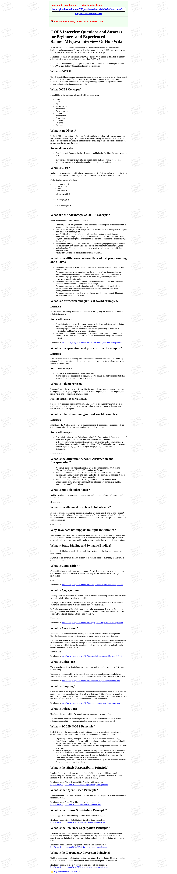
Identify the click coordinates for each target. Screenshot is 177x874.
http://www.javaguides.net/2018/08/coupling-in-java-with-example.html (91, 703)
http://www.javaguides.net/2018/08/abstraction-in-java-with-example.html (92, 342)
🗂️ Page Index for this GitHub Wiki (65, 872)
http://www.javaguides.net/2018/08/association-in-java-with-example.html (92, 656)
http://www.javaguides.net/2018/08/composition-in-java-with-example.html (92, 585)
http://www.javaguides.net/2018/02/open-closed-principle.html (75, 804)
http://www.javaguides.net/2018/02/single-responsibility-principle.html (79, 784)
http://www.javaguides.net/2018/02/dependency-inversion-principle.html (79, 867)
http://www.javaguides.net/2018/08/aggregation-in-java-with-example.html (92, 623)
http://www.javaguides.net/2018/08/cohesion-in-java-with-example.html (91, 681)
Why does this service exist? (88, 13)
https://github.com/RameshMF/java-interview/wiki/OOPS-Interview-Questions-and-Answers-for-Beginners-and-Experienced (88, 9)
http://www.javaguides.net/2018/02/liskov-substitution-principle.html (78, 822)
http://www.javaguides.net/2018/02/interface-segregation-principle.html (79, 847)
